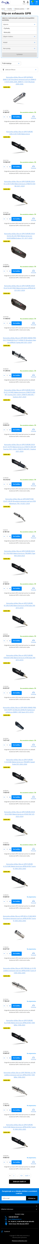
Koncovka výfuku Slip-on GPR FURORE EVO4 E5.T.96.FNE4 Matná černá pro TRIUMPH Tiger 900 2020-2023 (19, 553)
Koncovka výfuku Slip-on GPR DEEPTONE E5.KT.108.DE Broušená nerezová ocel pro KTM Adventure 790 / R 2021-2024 (19, 501)
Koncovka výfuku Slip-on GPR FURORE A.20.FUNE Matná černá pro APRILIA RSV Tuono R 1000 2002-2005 (19, 1127)
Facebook (7, 1231)
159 (21, 1176)
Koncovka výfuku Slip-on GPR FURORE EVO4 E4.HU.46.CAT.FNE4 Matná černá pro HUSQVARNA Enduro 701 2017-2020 (19, 236)
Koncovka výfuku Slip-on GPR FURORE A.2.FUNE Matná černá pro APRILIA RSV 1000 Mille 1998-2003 (19, 1022)
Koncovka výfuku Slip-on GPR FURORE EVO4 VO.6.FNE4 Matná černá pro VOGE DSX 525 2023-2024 (19, 814)
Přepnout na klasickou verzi (19, 1241)
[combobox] (19, 24)
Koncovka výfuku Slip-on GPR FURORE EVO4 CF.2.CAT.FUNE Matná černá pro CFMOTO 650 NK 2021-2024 (19, 183)
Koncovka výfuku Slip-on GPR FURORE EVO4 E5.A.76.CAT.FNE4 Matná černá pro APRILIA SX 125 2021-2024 (19, 288)
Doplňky (9, 8)
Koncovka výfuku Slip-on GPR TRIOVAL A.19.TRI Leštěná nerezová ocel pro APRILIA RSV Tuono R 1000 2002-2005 (19, 970)
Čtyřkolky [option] (7, 28)
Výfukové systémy (19, 8)
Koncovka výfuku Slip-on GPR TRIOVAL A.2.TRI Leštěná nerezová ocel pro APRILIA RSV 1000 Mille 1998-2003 (19, 1075)
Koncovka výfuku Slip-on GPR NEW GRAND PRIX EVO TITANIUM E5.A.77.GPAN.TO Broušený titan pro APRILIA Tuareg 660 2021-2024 (19, 340)
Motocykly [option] (7, 32)
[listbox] (19, 30)
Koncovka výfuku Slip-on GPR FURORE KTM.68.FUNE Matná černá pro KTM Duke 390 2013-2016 (19, 657)
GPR (28, 8)
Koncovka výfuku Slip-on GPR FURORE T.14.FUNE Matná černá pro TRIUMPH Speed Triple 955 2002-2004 (19, 762)
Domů (3, 8)
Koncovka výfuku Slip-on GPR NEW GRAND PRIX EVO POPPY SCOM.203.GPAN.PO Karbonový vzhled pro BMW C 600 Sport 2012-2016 (19, 709)
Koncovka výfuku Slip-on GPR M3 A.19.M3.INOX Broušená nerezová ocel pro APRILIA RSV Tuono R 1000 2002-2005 (19, 918)
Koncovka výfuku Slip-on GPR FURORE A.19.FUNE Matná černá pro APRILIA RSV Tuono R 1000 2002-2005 (19, 866)
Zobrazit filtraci (10, 70)
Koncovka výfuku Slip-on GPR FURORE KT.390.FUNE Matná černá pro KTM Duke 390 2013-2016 (19, 605)
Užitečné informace (7, 1209)
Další (26, 1176)
